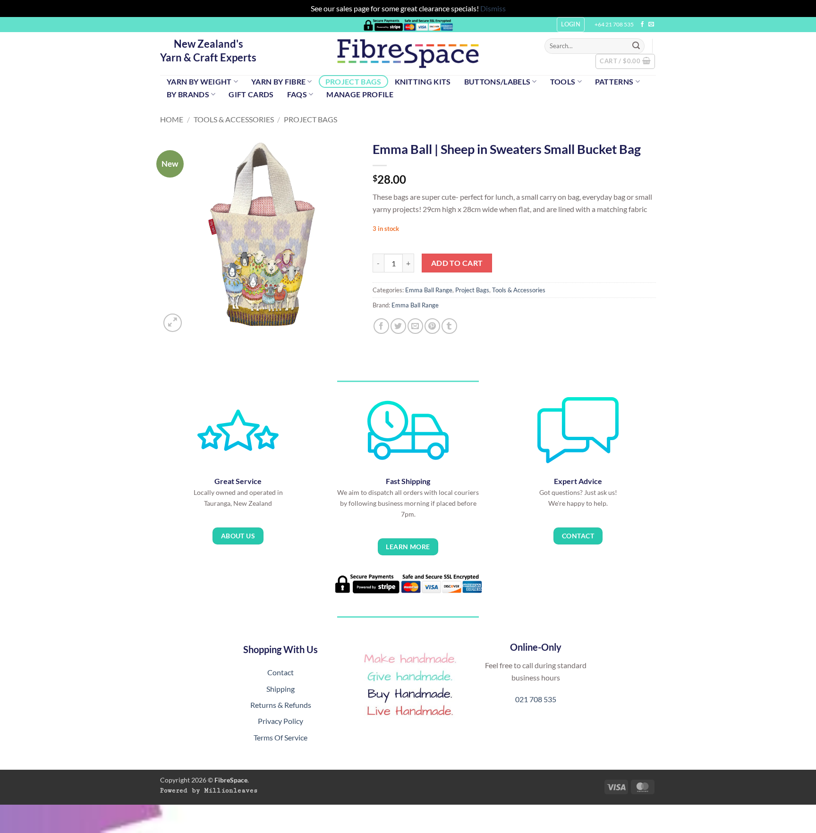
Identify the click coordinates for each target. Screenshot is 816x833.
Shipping (280, 688)
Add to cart (457, 263)
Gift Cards (251, 94)
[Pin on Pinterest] (432, 326)
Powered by (209, 790)
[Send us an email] (651, 24)
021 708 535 (535, 699)
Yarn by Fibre (278, 81)
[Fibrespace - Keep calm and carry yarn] (408, 53)
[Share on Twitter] (398, 326)
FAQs (297, 94)
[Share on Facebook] (381, 326)
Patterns (614, 81)
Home (171, 119)
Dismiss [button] (493, 8)
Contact (280, 672)
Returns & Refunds (280, 704)
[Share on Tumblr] (449, 326)
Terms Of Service (280, 737)
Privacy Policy (280, 720)
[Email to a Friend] (415, 326)
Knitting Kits (423, 81)
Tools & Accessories (234, 119)
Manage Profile (359, 94)
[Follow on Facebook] (642, 24)
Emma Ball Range (428, 290)
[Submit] (636, 46)
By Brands (188, 94)
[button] (625, 61)
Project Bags (353, 81)
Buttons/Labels (497, 81)
